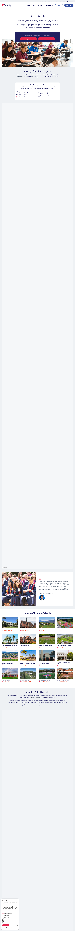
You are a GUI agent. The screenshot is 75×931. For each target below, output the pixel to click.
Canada (26, 76)
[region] (37, 336)
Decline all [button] (13, 925)
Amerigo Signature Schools (28, 39)
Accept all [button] (6, 925)
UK (32, 76)
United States (19, 76)
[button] (31, 5)
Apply (59, 5)
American (32, 697)
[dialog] (10, 914)
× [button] (17, 899)
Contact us (68, 5)
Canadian (38, 697)
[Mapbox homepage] (4, 567)
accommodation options (28, 705)
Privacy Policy (4, 910)
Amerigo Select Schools (46, 39)
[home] (7, 5)
